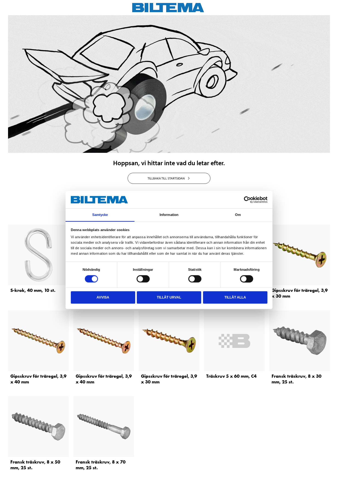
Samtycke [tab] (100, 215)
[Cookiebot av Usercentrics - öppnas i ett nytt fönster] (247, 199)
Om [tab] (238, 215)
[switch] (143, 278)
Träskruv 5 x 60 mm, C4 (231, 376)
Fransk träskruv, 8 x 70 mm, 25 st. (101, 465)
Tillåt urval (169, 297)
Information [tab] (169, 215)
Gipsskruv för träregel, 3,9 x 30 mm (300, 293)
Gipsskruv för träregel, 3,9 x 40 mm (38, 379)
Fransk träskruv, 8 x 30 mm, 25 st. (296, 379)
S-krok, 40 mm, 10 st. (32, 290)
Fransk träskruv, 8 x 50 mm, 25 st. (35, 465)
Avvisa (103, 297)
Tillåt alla (235, 297)
